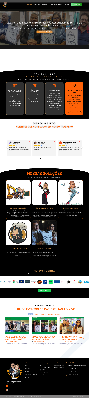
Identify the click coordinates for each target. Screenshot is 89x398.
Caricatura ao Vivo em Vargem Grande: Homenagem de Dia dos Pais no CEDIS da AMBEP (44, 338)
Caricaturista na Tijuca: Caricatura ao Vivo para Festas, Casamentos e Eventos (72, 338)
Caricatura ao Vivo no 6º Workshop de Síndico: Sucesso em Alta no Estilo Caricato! (16, 338)
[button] (82, 148)
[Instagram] (7, 390)
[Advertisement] (44, 59)
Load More (44, 350)
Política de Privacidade (78, 397)
